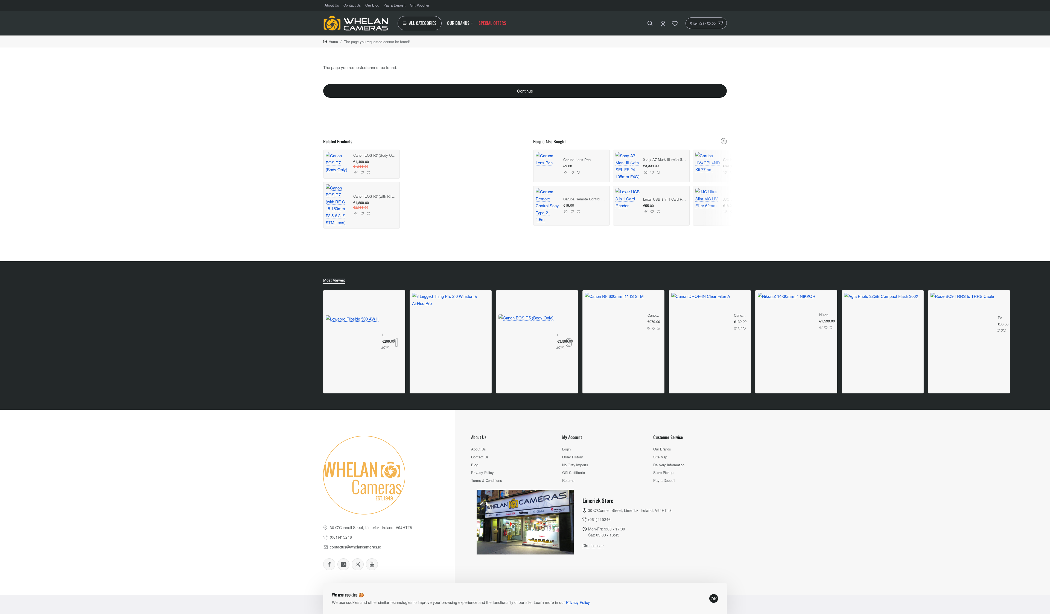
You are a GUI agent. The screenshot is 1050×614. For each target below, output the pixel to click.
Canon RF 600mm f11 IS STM (654, 315)
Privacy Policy (578, 602)
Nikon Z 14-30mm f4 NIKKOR (826, 315)
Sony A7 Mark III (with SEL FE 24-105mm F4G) (664, 159)
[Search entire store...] (649, 23)
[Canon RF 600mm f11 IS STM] (614, 322)
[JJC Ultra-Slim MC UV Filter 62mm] (707, 198)
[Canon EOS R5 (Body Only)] (525, 341)
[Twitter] (358, 564)
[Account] (663, 23)
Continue (525, 91)
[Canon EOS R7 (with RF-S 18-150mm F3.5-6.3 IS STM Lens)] (338, 205)
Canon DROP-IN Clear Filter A (740, 315)
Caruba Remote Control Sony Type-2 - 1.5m (584, 199)
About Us (478, 437)
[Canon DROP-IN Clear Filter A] (700, 322)
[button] (355, 172)
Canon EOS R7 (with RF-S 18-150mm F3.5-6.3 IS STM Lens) (374, 196)
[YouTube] (372, 564)
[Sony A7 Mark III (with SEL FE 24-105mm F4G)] (628, 166)
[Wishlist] (675, 23)
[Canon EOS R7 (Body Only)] (338, 162)
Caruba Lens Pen (577, 160)
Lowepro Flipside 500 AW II (383, 335)
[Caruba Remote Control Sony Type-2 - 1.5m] (548, 205)
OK (714, 598)
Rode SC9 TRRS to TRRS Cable (1002, 318)
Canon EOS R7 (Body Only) (374, 155)
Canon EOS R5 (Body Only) (557, 335)
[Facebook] (329, 564)
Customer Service (668, 437)
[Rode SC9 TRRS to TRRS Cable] (962, 324)
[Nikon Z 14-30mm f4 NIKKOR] (786, 321)
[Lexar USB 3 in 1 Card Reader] (628, 198)
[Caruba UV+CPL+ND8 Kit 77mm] (707, 162)
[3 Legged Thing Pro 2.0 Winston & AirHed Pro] (450, 331)
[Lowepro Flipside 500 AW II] (352, 341)
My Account (572, 437)
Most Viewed (334, 280)
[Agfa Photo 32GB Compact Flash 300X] (881, 330)
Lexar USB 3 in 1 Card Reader (664, 199)
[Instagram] (343, 564)
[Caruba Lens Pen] (548, 159)
